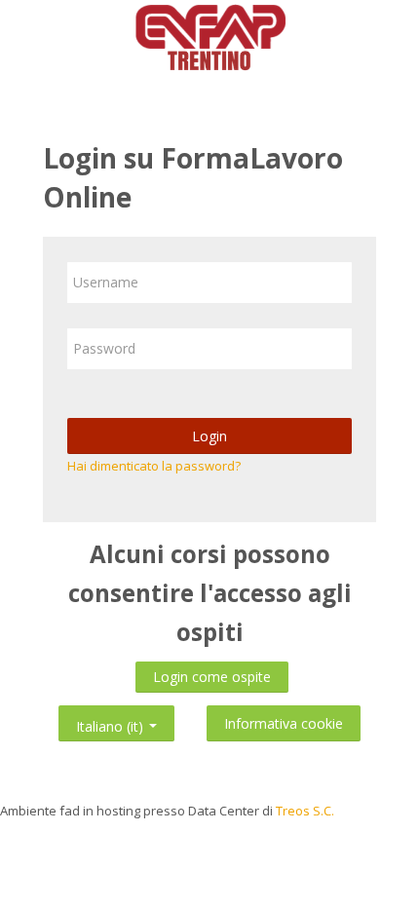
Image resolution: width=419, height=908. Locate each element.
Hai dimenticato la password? (154, 465)
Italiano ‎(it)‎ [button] (111, 722)
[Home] (209, 40)
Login (209, 436)
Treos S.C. (305, 810)
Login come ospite (212, 676)
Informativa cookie (283, 723)
